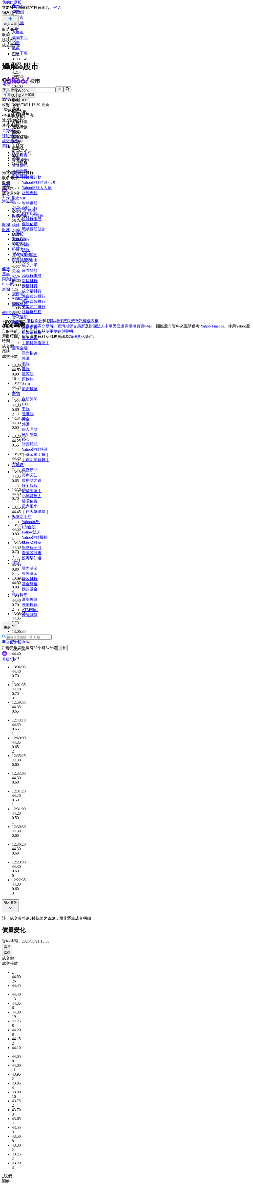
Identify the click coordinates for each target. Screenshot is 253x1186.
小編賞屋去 (32, 496)
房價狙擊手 (32, 491)
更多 (7, 627)
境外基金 (30, 573)
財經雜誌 (30, 444)
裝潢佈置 (30, 501)
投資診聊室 (32, 542)
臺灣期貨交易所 (71, 326)
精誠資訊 (77, 336)
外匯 (26, 358)
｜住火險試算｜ (35, 511)
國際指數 (30, 353)
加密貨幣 (30, 389)
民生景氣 (30, 434)
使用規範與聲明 (59, 331)
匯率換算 (30, 599)
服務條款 (34, 321)
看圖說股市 (32, 553)
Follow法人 (31, 532)
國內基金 (30, 568)
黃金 (26, 419)
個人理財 (30, 429)
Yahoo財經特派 (35, 449)
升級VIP (9, 659)
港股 (26, 369)
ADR (26, 384)
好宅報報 (30, 485)
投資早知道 (32, 558)
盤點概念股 (32, 548)
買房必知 (30, 475)
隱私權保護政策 (61, 321)
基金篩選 (30, 584)
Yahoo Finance (212, 326)
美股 (26, 363)
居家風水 (30, 506)
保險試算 (30, 615)
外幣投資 (30, 604)
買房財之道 (32, 480)
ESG (25, 439)
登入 (57, 7)
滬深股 (28, 374)
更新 (62, 648)
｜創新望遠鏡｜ (35, 460)
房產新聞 (30, 470)
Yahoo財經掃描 (35, 537)
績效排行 (30, 579)
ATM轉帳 (30, 610)
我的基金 (30, 589)
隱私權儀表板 (87, 321)
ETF (25, 404)
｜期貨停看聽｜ (35, 343)
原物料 (28, 379)
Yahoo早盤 (31, 522)
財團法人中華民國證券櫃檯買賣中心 (120, 326)
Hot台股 (29, 527)
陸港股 (28, 414)
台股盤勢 (30, 399)
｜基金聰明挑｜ (35, 454)
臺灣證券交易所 (39, 326)
